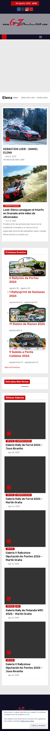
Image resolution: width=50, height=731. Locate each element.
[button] (45, 36)
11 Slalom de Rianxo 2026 (27, 324)
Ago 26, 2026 (14, 452)
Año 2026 (10, 441)
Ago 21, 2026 (13, 564)
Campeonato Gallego (23, 441)
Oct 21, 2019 (10, 221)
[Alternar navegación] (40, 37)
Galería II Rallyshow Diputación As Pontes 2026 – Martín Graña (24, 556)
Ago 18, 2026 (13, 675)
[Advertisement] (25, 66)
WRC (17, 606)
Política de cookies (27, 721)
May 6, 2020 (10, 156)
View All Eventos (12, 367)
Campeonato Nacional (11, 206)
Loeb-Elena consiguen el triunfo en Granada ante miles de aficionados (23, 213)
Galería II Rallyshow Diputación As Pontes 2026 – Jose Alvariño (24, 668)
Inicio (15, 97)
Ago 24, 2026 (14, 506)
